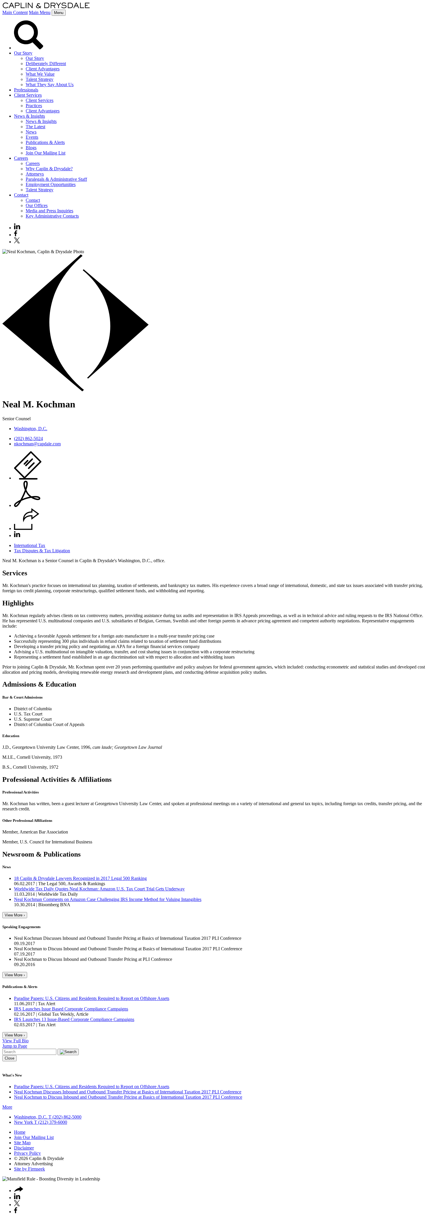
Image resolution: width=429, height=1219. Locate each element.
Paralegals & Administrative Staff (56, 179)
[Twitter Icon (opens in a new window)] (17, 241)
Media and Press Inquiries (49, 210)
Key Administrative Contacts (52, 215)
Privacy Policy (27, 1153)
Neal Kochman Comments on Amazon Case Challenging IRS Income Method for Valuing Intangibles (107, 899)
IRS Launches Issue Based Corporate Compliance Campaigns (71, 1008)
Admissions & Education (39, 684)
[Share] (26, 528)
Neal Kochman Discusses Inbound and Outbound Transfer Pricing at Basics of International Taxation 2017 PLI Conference (127, 1091)
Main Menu (39, 12)
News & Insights (29, 116)
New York (23, 1122)
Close (9, 1058)
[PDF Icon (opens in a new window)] (27, 505)
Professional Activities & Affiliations (56, 779)
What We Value (40, 74)
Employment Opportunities (51, 184)
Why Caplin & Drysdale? (49, 168)
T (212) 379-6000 (50, 1122)
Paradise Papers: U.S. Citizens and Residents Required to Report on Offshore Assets (91, 998)
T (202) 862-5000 (64, 1116)
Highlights (18, 603)
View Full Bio (15, 1040)
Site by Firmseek (29, 1168)
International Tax (29, 545)
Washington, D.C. (30, 428)
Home (19, 1132)
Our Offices (37, 205)
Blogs (31, 147)
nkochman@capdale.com (37, 443)
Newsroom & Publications (41, 854)
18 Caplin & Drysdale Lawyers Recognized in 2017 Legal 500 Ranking (80, 878)
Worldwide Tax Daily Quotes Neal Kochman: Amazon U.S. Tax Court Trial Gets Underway (99, 888)
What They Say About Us (50, 84)
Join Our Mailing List (45, 152)
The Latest (35, 126)
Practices (34, 105)
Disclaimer (24, 1147)
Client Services (28, 95)
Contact (21, 194)
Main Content (15, 12)
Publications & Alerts (45, 142)
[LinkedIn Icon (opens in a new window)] (17, 227)
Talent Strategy (39, 79)
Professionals (26, 89)
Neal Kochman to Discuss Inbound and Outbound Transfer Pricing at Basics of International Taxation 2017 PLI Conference (128, 1097)
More (7, 1107)
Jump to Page (14, 1045)
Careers (21, 158)
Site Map (22, 1142)
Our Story (23, 53)
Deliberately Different (46, 63)
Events (32, 137)
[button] (18, 1190)
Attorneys (35, 173)
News (31, 131)
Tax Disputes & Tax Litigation (42, 550)
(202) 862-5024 (28, 438)
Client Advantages (43, 68)
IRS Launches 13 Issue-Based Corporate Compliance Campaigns (74, 1019)
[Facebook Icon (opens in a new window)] (15, 234)
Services (14, 573)
